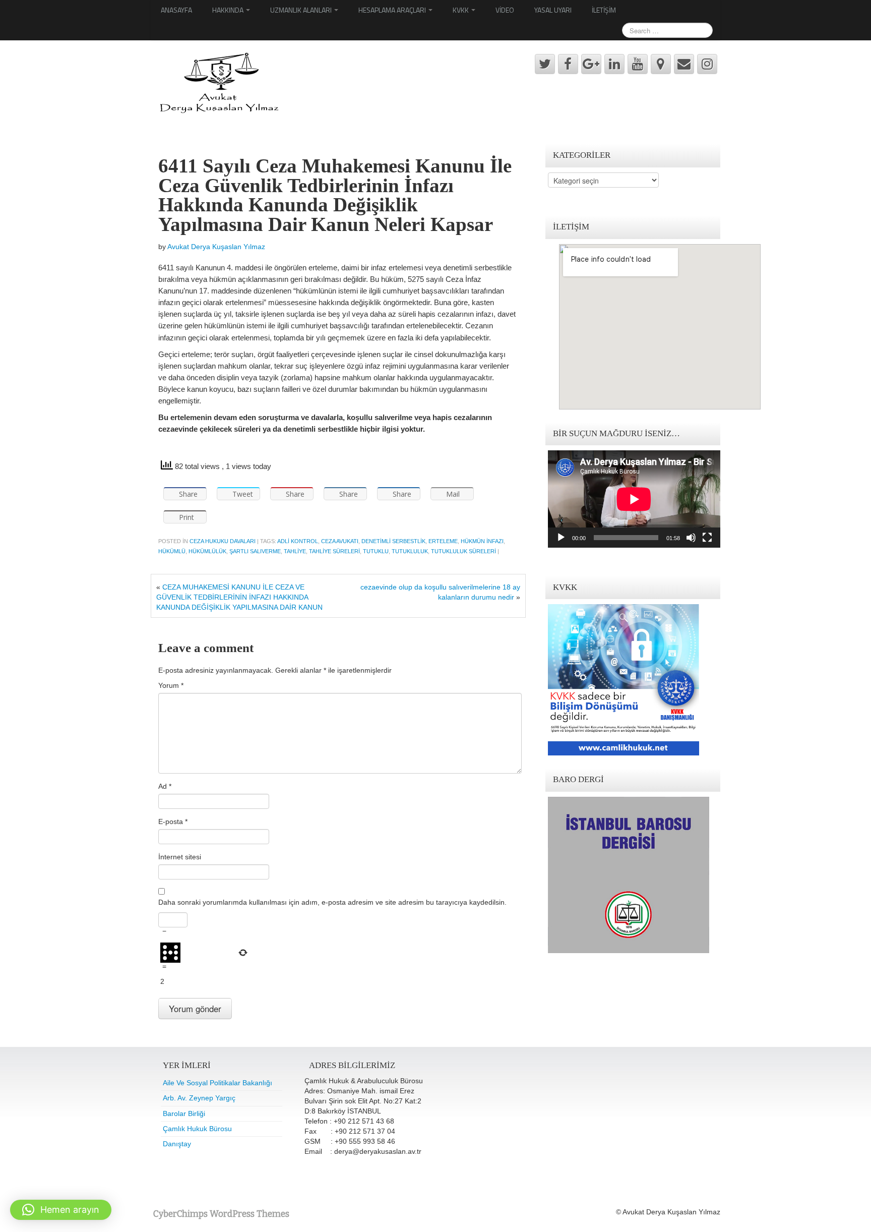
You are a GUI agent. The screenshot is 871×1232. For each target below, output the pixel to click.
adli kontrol (297, 541)
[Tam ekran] (707, 538)
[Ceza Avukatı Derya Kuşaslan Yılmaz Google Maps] (661, 64)
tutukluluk (410, 551)
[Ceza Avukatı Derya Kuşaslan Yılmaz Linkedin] (614, 64)
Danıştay (177, 1144)
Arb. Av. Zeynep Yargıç (199, 1098)
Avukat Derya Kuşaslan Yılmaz (216, 247)
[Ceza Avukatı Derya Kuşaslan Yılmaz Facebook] (568, 64)
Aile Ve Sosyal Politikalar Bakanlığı (217, 1083)
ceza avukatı (339, 541)
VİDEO (504, 10)
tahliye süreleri (334, 551)
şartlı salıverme (255, 551)
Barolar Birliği (184, 1113)
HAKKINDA (228, 10)
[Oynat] (561, 538)
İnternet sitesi (179, 857)
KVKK (461, 10)
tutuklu (376, 551)
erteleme (443, 541)
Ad (164, 786)
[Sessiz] (691, 538)
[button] (60, 1210)
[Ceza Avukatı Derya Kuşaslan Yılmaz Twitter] (545, 64)
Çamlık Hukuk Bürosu (197, 1129)
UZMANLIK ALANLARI (301, 10)
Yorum (170, 685)
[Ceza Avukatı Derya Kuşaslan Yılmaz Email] (684, 64)
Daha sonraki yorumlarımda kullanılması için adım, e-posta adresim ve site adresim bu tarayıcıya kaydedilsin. (332, 902)
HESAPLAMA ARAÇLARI (392, 10)
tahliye (295, 551)
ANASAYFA (176, 10)
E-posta (173, 821)
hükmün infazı (482, 541)
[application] (634, 499)
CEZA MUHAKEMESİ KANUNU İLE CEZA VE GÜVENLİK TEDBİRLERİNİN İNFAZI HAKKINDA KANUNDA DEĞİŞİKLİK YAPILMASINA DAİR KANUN (239, 597)
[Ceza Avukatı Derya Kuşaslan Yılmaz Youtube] (638, 64)
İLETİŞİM (604, 10)
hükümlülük (207, 551)
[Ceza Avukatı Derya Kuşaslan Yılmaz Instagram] (707, 64)
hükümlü (171, 551)
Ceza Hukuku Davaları (223, 541)
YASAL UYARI (553, 10)
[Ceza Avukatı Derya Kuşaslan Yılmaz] (218, 83)
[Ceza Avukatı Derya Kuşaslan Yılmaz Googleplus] (591, 64)
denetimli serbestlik (393, 541)
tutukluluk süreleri (463, 551)
